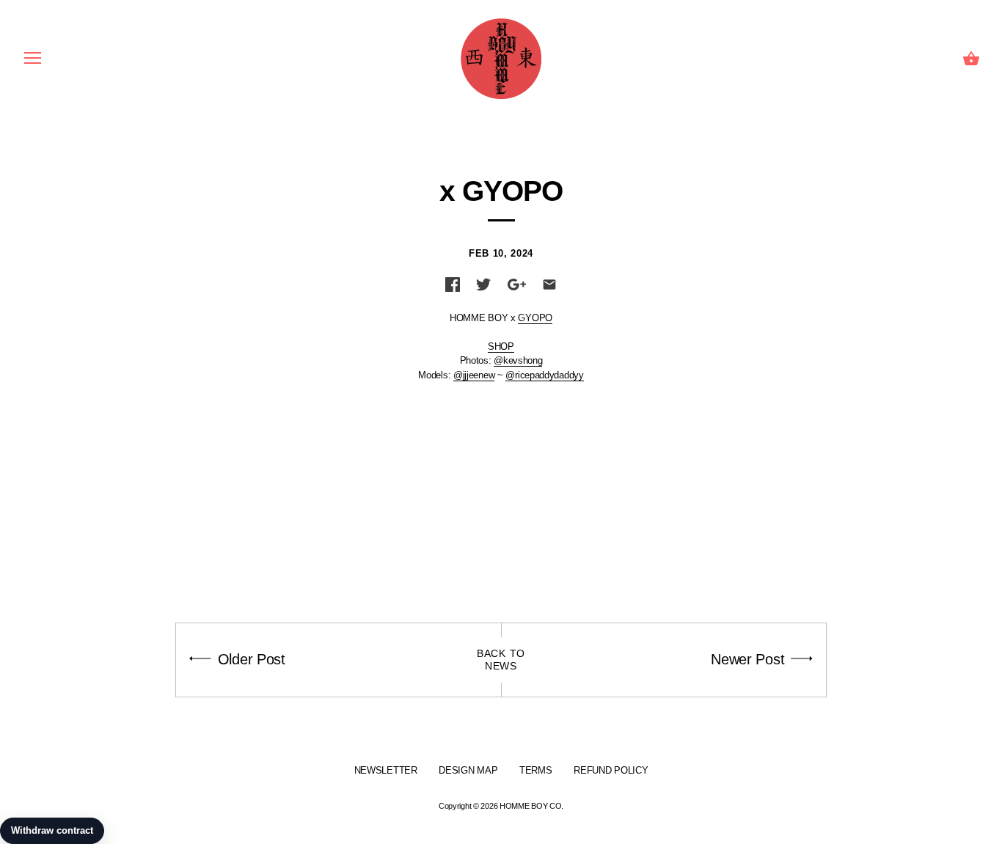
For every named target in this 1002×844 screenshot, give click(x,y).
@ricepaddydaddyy (544, 375)
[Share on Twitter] (483, 284)
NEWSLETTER (385, 770)
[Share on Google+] (517, 284)
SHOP (501, 346)
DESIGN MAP (468, 770)
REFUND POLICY (611, 770)
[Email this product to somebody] (549, 284)
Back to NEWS (501, 659)
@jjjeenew (473, 375)
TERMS (535, 770)
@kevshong (518, 360)
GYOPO (535, 317)
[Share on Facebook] (452, 284)
